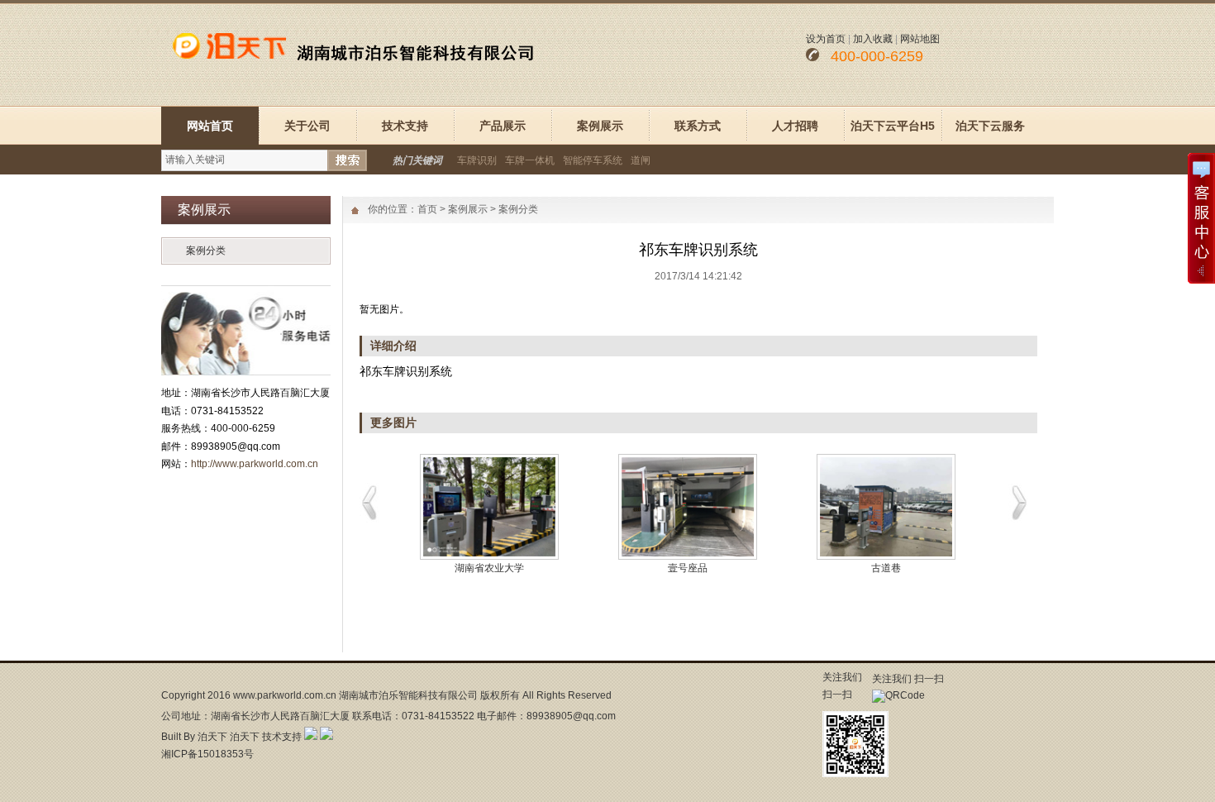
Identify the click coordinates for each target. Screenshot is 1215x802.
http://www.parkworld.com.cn (254, 464)
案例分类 (206, 250)
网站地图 (920, 39)
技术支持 (405, 125)
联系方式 (697, 125)
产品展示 (502, 125)
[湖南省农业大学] (483, 507)
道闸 (640, 160)
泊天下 (212, 736)
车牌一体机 (530, 160)
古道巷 (880, 568)
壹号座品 (682, 568)
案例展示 (600, 125)
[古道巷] (880, 507)
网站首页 (210, 125)
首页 (427, 209)
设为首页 (826, 39)
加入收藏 (873, 39)
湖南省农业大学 (483, 568)
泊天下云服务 (990, 125)
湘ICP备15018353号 (207, 754)
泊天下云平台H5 (892, 125)
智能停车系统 (592, 160)
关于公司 (307, 125)
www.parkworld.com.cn (284, 695)
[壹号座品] (682, 507)
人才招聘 (795, 125)
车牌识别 (477, 160)
